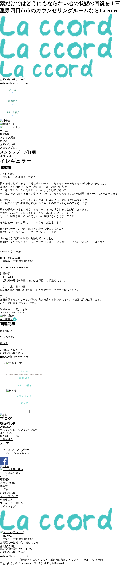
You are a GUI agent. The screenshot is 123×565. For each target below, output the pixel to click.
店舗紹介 (5, 134)
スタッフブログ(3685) (18, 449)
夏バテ (4, 343)
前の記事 (9, 315)
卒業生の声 (6, 499)
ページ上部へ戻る (10, 472)
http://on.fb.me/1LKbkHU (13, 312)
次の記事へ (6, 319)
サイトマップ (7, 506)
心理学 (4, 489)
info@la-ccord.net (14, 83)
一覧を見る (6, 439)
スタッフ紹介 (7, 137)
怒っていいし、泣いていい (15, 429)
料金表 (4, 141)
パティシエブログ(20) (18, 452)
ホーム (4, 130)
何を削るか (6, 330)
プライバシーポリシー (13, 503)
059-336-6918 (7, 545)
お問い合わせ (7, 144)
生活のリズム (7, 337)
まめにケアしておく (11, 349)
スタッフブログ (9, 496)
